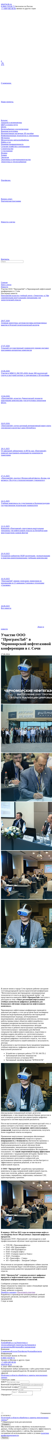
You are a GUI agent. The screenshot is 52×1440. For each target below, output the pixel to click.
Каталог (14, 1351)
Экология (5, 157)
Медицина (5, 138)
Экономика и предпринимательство (16, 159)
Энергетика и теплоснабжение (13, 162)
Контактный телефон (10, 1387)
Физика (4, 153)
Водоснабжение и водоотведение (15, 129)
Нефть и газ (6, 142)
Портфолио (22, 1351)
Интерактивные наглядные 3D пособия (17, 133)
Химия (4, 155)
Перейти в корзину (9, 1292)
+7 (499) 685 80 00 (8, 8)
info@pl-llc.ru (6, 4)
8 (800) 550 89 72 (8, 6)
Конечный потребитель (10, 1384)
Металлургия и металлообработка (15, 140)
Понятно (5, 1438)
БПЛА (3, 127)
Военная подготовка (9, 131)
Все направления (28, 1347)
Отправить (6, 1424)
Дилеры (30, 1351)
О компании (6, 1351)
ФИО (3, 1382)
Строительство (7, 149)
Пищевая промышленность (12, 144)
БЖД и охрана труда (9, 125)
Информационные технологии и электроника (20, 136)
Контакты (38, 1351)
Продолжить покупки (26, 1292)
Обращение (6, 1395)
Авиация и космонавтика (11, 123)
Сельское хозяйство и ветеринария (15, 146)
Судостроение (7, 151)
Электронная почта (9, 1389)
